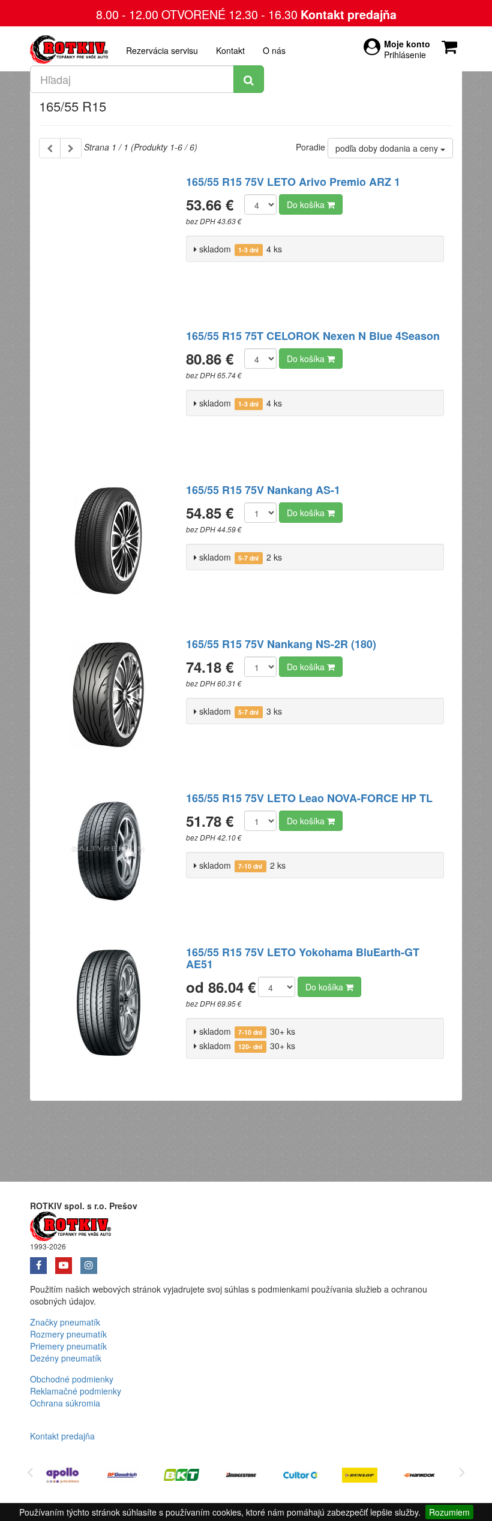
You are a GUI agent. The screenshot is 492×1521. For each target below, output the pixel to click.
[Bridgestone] (241, 1477)
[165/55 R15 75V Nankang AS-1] (108, 548)
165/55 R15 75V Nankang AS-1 (263, 490)
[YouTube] (67, 1261)
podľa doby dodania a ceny (387, 148)
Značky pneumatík (65, 1322)
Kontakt (230, 50)
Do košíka (307, 204)
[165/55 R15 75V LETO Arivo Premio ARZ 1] (108, 239)
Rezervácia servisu (162, 50)
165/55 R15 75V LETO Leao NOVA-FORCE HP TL (309, 798)
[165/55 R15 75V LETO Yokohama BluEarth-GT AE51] (108, 1010)
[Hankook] (419, 1477)
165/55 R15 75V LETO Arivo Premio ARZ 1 (293, 181)
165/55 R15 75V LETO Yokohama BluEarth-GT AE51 (302, 958)
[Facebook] (42, 1261)
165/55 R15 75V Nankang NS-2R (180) (281, 644)
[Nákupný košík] (452, 43)
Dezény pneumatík (65, 1358)
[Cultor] (300, 1477)
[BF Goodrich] (122, 1477)
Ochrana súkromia (65, 1403)
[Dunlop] (359, 1477)
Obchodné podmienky (71, 1379)
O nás (274, 50)
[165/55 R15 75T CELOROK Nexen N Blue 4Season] (108, 393)
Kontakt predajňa (349, 14)
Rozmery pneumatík (68, 1334)
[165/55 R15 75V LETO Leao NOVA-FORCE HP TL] (108, 856)
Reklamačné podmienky (75, 1391)
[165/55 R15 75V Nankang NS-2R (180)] (108, 702)
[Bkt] (181, 1477)
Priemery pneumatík (68, 1346)
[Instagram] (91, 1261)
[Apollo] (62, 1477)
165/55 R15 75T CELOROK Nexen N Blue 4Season (313, 336)
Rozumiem (449, 1512)
